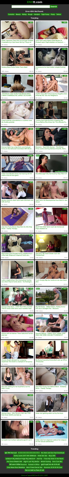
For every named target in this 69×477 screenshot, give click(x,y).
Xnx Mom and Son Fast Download (52, 453)
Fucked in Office (33, 464)
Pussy (53, 14)
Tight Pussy (45, 14)
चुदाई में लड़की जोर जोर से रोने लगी (50, 464)
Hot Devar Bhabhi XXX (14, 461)
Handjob (37, 14)
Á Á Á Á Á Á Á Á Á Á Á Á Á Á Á (28, 453)
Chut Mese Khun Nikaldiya (16, 467)
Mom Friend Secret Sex (34, 467)
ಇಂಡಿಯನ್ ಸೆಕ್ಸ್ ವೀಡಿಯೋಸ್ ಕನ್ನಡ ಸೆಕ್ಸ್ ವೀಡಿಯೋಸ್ (20, 459)
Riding (24, 14)
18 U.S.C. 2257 (43, 475)
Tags (28, 475)
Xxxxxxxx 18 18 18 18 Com (53, 467)
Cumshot (11, 14)
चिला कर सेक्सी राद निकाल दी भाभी (34, 470)
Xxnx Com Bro (57, 461)
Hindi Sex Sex (42, 456)
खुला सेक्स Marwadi (11, 453)
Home (23, 475)
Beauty (18, 14)
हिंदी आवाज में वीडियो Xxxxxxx (18, 464)
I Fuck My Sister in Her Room (53, 459)
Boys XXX (52, 456)
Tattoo (58, 14)
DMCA (34, 475)
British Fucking (46, 461)
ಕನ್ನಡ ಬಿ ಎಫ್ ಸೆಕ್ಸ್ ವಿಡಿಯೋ (31, 461)
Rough (30, 14)
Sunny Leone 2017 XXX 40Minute (25, 456)
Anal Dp (39, 459)
